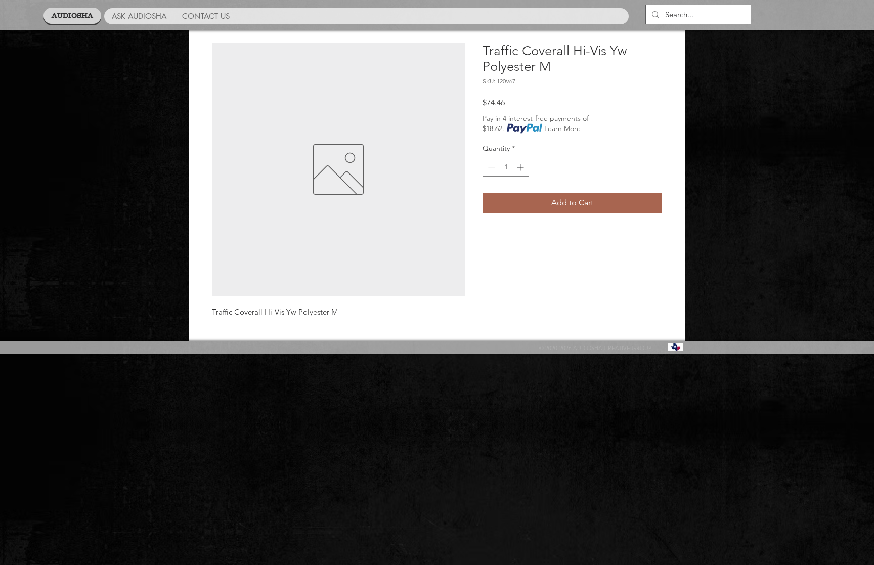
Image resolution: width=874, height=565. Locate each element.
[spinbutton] (506, 167)
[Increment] (521, 167)
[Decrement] (490, 167)
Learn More (562, 128)
